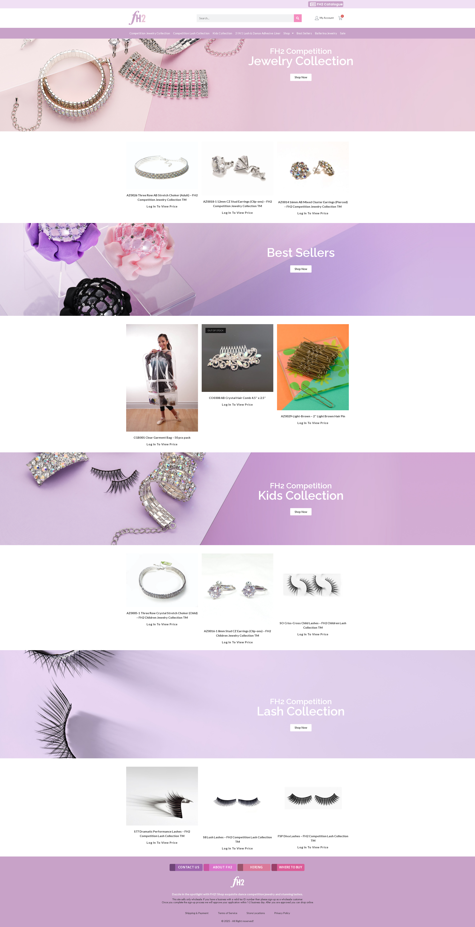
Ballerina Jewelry (326, 33)
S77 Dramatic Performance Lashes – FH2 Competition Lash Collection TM (162, 834)
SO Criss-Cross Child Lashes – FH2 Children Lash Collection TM (313, 625)
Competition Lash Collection (191, 33)
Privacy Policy (282, 913)
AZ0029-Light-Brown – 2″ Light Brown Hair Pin (313, 416)
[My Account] (317, 18)
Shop (287, 33)
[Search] (298, 18)
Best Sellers (304, 33)
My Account (327, 17)
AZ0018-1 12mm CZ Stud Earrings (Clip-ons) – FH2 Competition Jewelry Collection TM (237, 204)
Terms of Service (227, 913)
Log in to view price (162, 206)
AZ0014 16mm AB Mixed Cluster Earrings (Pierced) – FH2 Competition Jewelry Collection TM (313, 204)
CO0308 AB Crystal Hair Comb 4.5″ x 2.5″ (237, 397)
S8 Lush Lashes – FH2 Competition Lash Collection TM (237, 839)
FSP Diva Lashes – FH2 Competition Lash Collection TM (313, 838)
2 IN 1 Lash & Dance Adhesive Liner (258, 33)
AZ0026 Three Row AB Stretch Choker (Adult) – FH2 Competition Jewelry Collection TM (162, 197)
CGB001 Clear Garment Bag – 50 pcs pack (162, 437)
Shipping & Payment (197, 913)
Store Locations (256, 913)
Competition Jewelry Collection (150, 33)
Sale (342, 33)
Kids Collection (222, 33)
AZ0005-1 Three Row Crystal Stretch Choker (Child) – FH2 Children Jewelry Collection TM (162, 615)
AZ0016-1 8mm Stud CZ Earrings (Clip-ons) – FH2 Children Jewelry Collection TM (237, 633)
